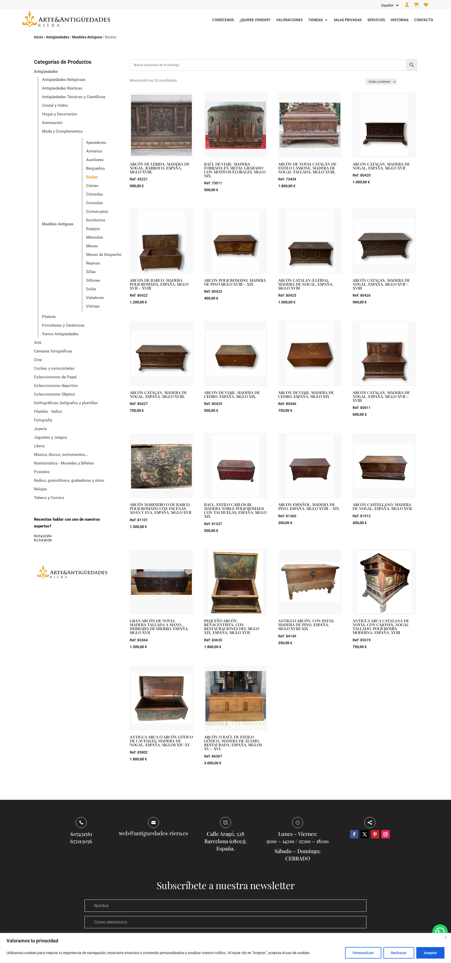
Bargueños (95, 168)
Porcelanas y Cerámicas (63, 325)
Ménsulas (94, 237)
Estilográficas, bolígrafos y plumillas (66, 403)
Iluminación (52, 122)
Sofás (91, 289)
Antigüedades (57, 37)
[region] (225, 948)
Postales (42, 471)
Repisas (93, 263)
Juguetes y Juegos (50, 437)
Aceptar (430, 953)
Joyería (40, 428)
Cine (38, 359)
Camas (92, 185)
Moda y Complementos (62, 131)
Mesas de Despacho (104, 254)
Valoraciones (289, 20)
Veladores (95, 297)
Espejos (93, 228)
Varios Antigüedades (60, 334)
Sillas (91, 271)
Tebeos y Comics (49, 497)
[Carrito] (416, 5)
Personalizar (363, 953)
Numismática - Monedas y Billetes (64, 463)
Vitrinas (93, 306)
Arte (37, 342)
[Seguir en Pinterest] (375, 834)
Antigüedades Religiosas (64, 79)
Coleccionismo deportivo (56, 385)
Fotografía (43, 420)
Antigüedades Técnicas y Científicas (73, 97)
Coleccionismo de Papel (55, 377)
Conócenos (223, 20)
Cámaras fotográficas (53, 351)
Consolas (94, 203)
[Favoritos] (426, 5)
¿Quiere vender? (255, 20)
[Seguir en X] (364, 834)
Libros (39, 446)
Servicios (376, 20)
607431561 (43, 535)
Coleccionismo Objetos (54, 394)
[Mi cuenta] (407, 5)
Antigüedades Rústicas (62, 88)
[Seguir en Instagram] (385, 834)
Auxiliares (95, 159)
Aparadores (96, 142)
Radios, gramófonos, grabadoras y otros (69, 480)
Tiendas (315, 20)
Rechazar (399, 953)
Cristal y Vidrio (55, 105)
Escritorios (95, 220)
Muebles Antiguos (87, 37)
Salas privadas (348, 20)
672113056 (43, 539)
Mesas (92, 246)
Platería (49, 316)
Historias (399, 20)
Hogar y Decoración (59, 114)
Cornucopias (97, 211)
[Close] (445, 937)
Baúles (92, 177)
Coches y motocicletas (54, 368)
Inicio (38, 37)
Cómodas (94, 194)
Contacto (423, 20)
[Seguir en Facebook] (354, 834)
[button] (440, 932)
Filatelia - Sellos (48, 411)
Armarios (94, 151)
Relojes (40, 489)
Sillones (93, 280)
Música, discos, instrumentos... (61, 454)
